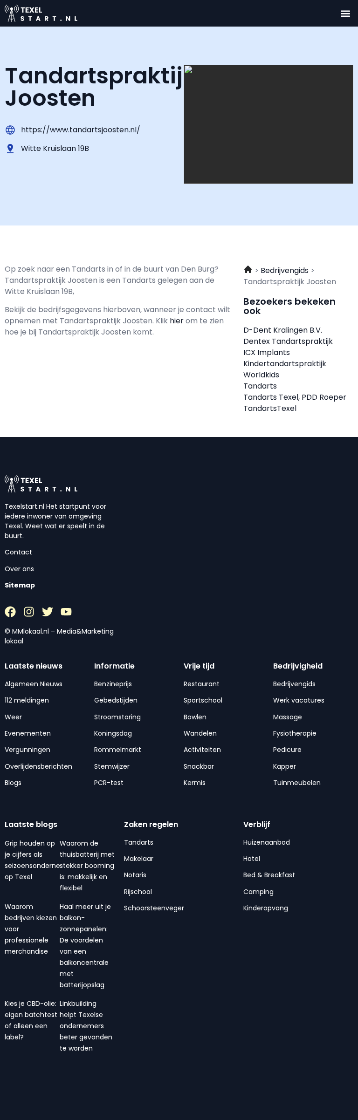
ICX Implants (266, 352)
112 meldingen (27, 700)
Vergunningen (27, 749)
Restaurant (202, 684)
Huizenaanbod (266, 842)
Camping (258, 891)
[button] (345, 13)
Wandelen (200, 733)
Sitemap (20, 585)
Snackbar (199, 766)
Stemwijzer (112, 766)
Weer (13, 717)
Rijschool (138, 891)
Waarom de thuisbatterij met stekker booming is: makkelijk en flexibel (87, 866)
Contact (18, 552)
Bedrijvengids (294, 684)
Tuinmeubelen (297, 782)
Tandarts (260, 386)
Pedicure (287, 749)
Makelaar (138, 858)
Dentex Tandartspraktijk (288, 341)
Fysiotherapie (295, 733)
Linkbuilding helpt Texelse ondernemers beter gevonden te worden (86, 1026)
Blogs (13, 782)
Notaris (135, 875)
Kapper (284, 766)
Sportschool (203, 700)
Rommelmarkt (117, 749)
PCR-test (109, 782)
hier (178, 320)
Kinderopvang (265, 908)
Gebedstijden (116, 700)
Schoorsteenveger (154, 908)
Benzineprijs (113, 684)
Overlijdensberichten (38, 766)
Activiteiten (202, 749)
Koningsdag (113, 733)
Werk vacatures (298, 700)
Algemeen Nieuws (33, 684)
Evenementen (28, 733)
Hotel (251, 858)
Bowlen (195, 717)
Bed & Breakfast (269, 875)
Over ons (19, 569)
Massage (287, 717)
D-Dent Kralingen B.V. (282, 330)
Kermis (195, 782)
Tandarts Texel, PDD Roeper (294, 397)
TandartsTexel (269, 408)
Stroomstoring (117, 717)
